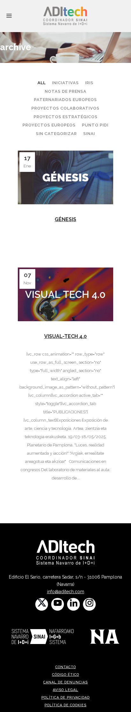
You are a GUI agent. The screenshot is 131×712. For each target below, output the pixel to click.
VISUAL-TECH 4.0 (65, 336)
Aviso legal (65, 690)
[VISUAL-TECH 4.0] (65, 294)
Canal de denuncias (65, 682)
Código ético (65, 675)
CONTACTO (65, 667)
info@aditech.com (65, 591)
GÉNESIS (65, 219)
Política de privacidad (65, 697)
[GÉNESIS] (65, 177)
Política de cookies (65, 705)
